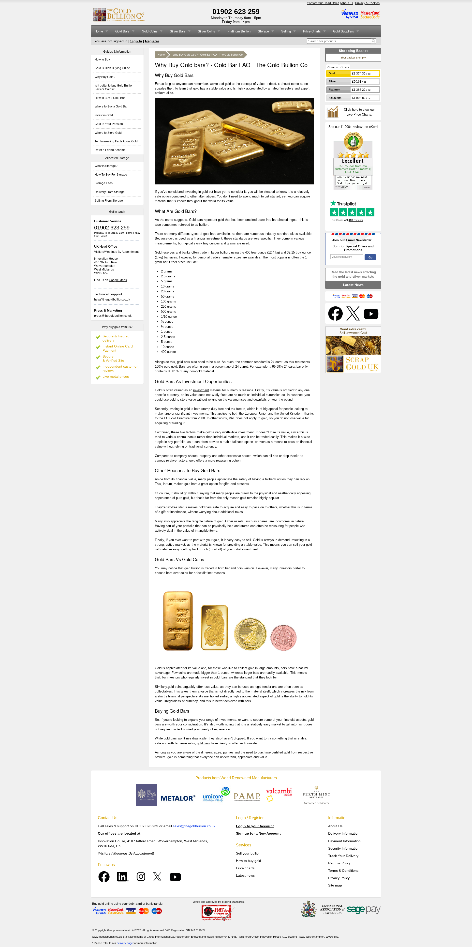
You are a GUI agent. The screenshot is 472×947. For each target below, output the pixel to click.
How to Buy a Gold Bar (110, 98)
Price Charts (312, 31)
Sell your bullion (248, 853)
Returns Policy (339, 863)
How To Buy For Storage (111, 174)
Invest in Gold (104, 115)
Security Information (343, 848)
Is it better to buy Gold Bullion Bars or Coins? (114, 87)
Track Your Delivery (343, 856)
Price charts (245, 868)
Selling (286, 31)
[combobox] (339, 41)
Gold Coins (150, 31)
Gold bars (196, 220)
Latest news (245, 875)
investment (201, 390)
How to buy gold (248, 861)
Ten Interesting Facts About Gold (116, 141)
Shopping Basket (353, 51)
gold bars (203, 743)
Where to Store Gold (108, 133)
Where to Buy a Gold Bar (111, 106)
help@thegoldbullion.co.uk (112, 299)
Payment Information (344, 841)
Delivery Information (343, 833)
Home (99, 31)
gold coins (175, 687)
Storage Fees (104, 183)
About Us (335, 826)
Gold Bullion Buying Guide (112, 68)
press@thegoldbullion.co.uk (113, 315)
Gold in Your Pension (109, 124)
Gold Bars (122, 31)
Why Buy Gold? (105, 77)
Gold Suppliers (343, 31)
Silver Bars (178, 31)
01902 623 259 (236, 11)
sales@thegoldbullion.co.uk (194, 826)
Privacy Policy (339, 878)
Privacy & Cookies (367, 3)
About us (347, 3)
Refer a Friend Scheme (110, 150)
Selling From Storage (109, 200)
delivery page (125, 943)
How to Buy (102, 59)
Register (152, 41)
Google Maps (118, 280)
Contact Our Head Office (323, 3)
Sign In (136, 41)
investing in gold (196, 192)
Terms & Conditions (343, 870)
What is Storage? (106, 166)
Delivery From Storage (110, 192)
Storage (263, 31)
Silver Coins (206, 31)
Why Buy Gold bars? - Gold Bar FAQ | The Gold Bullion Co (208, 54)
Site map (335, 885)
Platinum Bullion (239, 31)
